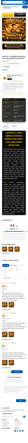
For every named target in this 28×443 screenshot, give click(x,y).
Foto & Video (14, 265)
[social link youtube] (18, 431)
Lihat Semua (17, 371)
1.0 (4, 273)
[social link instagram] (15, 431)
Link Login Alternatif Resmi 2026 (10, 93)
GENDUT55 (20, 93)
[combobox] (14, 278)
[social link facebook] (20, 431)
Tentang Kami (5, 425)
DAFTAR (20, 14)
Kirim (21, 400)
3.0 (11, 269)
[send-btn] (24, 417)
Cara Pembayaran (18, 423)
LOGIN (8, 14)
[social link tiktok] (22, 431)
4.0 (4, 269)
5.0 (21, 265)
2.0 (17, 269)
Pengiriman (17, 425)
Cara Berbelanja (18, 421)
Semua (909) (6, 265)
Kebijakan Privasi (5, 421)
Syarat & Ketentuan (6, 423)
